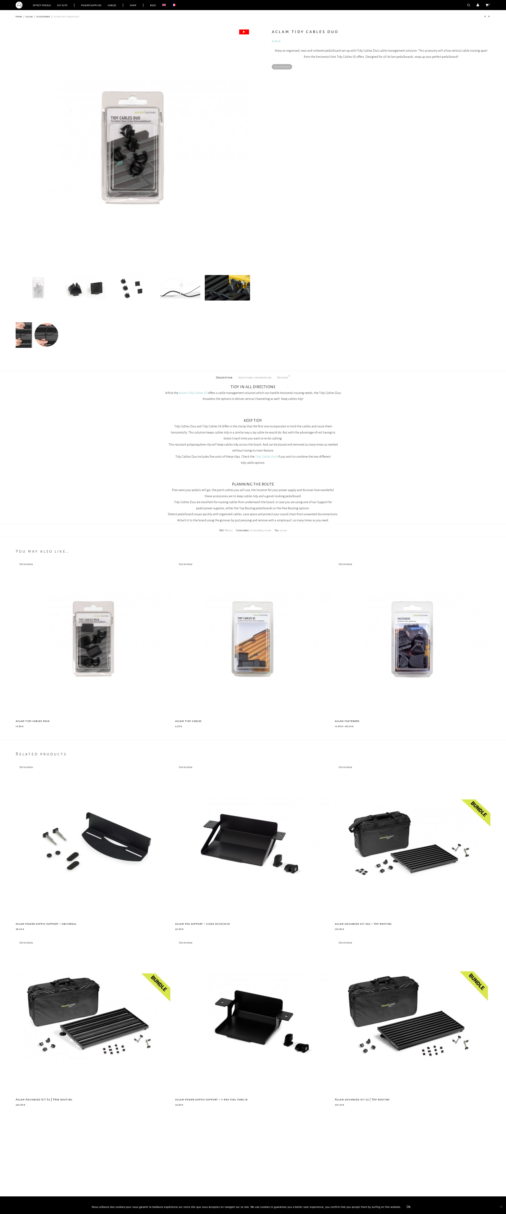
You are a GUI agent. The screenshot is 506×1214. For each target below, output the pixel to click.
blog (153, 5)
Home (19, 16)
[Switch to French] (174, 5)
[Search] (468, 5)
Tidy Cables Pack (266, 456)
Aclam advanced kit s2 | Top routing (362, 1099)
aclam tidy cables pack (33, 721)
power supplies (91, 5)
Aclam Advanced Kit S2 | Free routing (44, 1099)
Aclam (183, 393)
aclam (29, 16)
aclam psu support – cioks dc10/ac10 (202, 923)
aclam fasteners (347, 721)
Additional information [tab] (254, 377)
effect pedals (42, 5)
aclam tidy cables (188, 721)
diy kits (62, 5)
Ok (409, 1207)
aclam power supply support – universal (46, 923)
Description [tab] (224, 377)
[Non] (501, 1207)
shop (133, 5)
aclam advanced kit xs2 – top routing (363, 923)
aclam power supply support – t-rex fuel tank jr (211, 1099)
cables (112, 5)
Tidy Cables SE (197, 393)
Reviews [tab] (283, 376)
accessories (43, 16)
